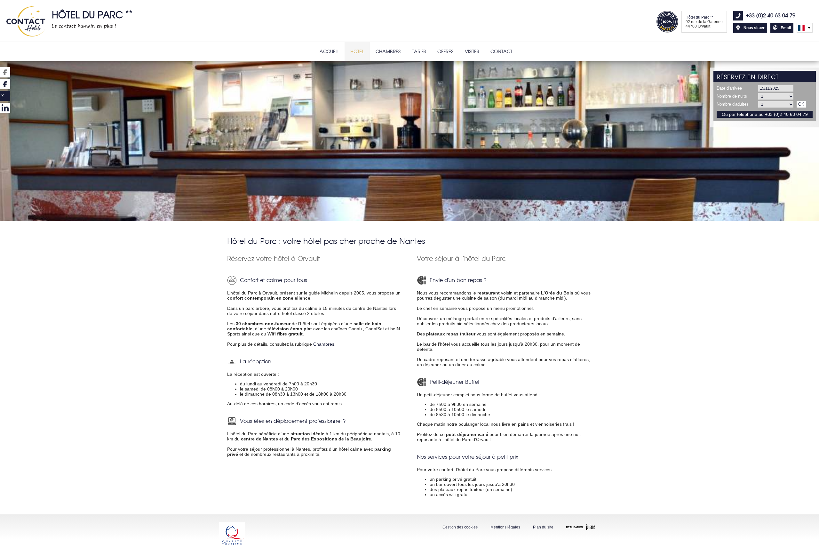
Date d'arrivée (729, 88)
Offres (445, 51)
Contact (501, 51)
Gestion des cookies (460, 527)
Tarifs (419, 51)
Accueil (329, 51)
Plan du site (543, 527)
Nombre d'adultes (733, 104)
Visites (472, 51)
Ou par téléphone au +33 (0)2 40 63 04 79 (765, 114)
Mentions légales (505, 527)
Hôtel (357, 51)
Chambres (388, 51)
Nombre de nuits (732, 96)
